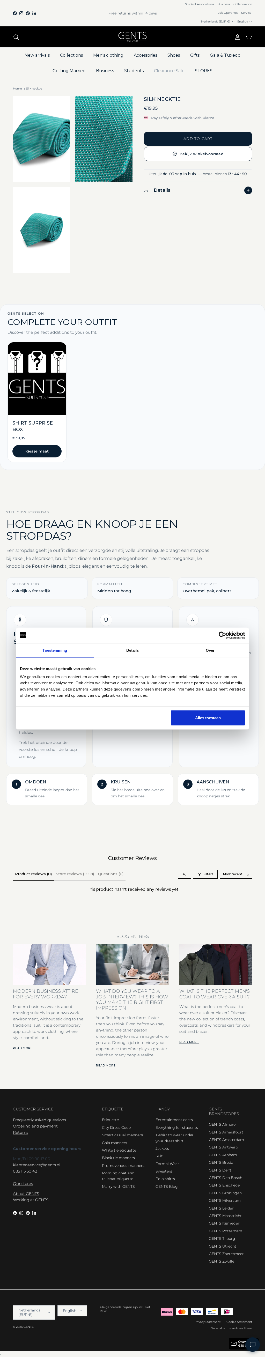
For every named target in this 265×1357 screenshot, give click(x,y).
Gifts (195, 55)
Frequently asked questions (39, 1119)
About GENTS (26, 1193)
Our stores (23, 1183)
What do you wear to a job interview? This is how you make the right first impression (132, 999)
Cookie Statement (239, 1322)
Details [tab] (132, 650)
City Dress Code (116, 1127)
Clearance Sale (169, 70)
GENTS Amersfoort (226, 1132)
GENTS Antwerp (223, 1147)
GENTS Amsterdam (226, 1139)
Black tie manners (118, 1157)
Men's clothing (108, 55)
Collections (71, 55)
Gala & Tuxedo (225, 55)
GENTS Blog (167, 1186)
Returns (20, 1132)
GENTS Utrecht (222, 1246)
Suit (159, 1156)
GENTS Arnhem (223, 1155)
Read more (23, 1048)
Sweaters (164, 1171)
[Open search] (184, 874)
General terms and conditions (231, 1328)
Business (224, 4)
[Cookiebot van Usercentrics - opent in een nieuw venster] (222, 635)
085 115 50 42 (25, 1171)
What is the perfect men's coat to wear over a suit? (214, 993)
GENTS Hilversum (225, 1200)
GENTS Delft (220, 1170)
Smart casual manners (122, 1135)
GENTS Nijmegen (224, 1223)
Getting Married (69, 70)
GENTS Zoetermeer (226, 1253)
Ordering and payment (35, 1126)
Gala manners (114, 1142)
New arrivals (37, 55)
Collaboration (242, 4)
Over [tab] (210, 650)
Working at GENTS (30, 1199)
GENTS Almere (222, 1124)
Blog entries (132, 936)
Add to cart (197, 138)
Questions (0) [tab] (110, 874)
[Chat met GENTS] (252, 1344)
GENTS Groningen (225, 1193)
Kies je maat (37, 451)
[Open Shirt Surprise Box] (37, 402)
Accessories (145, 55)
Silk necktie (34, 89)
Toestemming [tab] (54, 650)
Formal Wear (167, 1163)
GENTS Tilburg (222, 1238)
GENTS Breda (221, 1162)
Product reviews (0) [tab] (33, 874)
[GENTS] (132, 37)
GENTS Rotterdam (225, 1231)
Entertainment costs (174, 1119)
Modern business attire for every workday (45, 993)
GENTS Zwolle (221, 1261)
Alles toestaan (208, 718)
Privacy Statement (207, 1322)
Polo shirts (165, 1178)
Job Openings (228, 12)
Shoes (173, 55)
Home (17, 89)
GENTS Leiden (221, 1208)
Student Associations (199, 4)
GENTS (28, 1327)
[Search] (16, 37)
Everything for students (177, 1127)
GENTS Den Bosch (225, 1177)
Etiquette (110, 1119)
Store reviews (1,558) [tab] (75, 874)
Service (246, 12)
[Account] (236, 37)
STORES (203, 70)
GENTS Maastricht (225, 1215)
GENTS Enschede (224, 1185)
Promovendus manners (123, 1165)
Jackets (162, 1148)
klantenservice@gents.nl (36, 1164)
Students (134, 70)
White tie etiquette (119, 1150)
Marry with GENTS (118, 1186)
